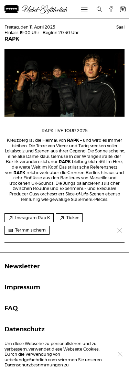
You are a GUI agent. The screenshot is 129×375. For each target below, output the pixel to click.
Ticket (72, 218)
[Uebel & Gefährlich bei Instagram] (123, 9)
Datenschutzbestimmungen (33, 365)
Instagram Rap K (32, 218)
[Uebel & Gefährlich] (44, 9)
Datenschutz (24, 329)
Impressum (22, 288)
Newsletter (22, 267)
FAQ (11, 309)
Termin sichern (30, 230)
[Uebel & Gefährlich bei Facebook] (108, 9)
